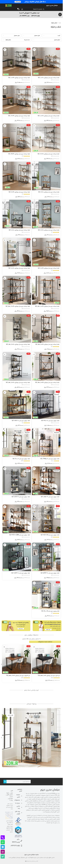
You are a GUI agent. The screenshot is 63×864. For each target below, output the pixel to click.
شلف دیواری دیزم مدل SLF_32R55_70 (48, 452)
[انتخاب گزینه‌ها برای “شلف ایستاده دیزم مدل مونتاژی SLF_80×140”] (33, 237)
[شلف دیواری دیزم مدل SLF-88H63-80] (16, 549)
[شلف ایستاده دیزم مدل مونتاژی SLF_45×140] (16, 136)
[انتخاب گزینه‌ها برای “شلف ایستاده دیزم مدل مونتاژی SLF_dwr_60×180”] (4, 312)
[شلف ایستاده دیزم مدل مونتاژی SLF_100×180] (45, 99)
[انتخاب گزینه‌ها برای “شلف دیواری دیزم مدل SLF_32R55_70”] (33, 424)
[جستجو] (3, 770)
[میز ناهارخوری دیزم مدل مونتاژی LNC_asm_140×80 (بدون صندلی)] (16, 649)
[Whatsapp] (3, 842)
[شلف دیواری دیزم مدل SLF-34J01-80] (45, 399)
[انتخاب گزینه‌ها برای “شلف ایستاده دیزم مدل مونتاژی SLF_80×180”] (4, 237)
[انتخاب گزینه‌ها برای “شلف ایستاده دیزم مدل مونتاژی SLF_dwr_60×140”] (33, 312)
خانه (59, 23)
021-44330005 (24, 16)
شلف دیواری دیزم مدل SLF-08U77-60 (20, 489)
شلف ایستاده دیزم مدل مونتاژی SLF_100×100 (47, 77)
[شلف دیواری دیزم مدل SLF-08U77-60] (16, 474)
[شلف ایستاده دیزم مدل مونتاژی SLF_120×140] (16, 99)
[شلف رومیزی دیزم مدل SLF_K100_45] (45, 586)
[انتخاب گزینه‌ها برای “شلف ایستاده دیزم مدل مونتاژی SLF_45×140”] (4, 124)
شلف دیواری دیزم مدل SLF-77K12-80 (20, 414)
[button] (60, 654)
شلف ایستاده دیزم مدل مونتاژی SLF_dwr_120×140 (17, 302)
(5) (50, 529)
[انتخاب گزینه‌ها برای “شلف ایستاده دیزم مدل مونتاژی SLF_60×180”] (33, 199)
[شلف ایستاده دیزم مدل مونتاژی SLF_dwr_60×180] (16, 324)
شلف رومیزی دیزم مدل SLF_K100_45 (49, 602)
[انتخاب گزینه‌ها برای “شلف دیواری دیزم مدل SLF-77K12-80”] (4, 387)
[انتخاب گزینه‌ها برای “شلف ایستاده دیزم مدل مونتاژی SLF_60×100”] (33, 162)
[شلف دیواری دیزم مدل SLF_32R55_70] (45, 436)
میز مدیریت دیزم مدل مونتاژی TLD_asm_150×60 (46, 665)
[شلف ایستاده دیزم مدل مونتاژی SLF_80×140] (45, 249)
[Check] (3, 856)
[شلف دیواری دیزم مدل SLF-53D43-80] (45, 549)
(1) (22, 154)
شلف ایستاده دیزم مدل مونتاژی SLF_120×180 (47, 152)
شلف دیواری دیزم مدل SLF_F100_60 (20, 452)
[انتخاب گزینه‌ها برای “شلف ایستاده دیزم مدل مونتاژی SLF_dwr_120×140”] (4, 274)
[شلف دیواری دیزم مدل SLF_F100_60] (16, 436)
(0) (50, 79)
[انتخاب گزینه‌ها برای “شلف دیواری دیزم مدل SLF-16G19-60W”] (33, 499)
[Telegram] (3, 847)
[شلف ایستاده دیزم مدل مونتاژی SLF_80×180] (16, 249)
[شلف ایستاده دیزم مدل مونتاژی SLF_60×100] (45, 174)
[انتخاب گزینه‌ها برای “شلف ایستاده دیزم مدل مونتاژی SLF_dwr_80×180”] (4, 349)
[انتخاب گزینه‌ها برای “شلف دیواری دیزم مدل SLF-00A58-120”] (33, 461)
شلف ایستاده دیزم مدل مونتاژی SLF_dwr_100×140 (46, 302)
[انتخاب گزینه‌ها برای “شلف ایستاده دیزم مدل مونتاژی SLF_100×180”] (33, 87)
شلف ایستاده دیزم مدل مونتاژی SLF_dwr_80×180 (17, 377)
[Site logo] (8, 5)
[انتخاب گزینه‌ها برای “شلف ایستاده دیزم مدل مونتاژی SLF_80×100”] (4, 199)
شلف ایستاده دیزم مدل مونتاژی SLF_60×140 (18, 189)
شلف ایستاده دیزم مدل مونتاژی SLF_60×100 (47, 189)
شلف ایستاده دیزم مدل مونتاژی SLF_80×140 (47, 264)
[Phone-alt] (3, 837)
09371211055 (34, 16)
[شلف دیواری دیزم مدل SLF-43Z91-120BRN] (16, 511)
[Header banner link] (31, 1)
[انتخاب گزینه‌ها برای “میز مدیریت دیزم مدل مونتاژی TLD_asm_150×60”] (33, 637)
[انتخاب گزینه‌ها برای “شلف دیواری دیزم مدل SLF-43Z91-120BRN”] (4, 499)
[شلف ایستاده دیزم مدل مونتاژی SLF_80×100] (16, 211)
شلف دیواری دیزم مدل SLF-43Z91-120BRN (19, 527)
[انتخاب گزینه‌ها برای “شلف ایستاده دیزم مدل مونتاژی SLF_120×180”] (33, 124)
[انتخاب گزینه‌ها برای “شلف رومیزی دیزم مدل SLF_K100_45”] (33, 574)
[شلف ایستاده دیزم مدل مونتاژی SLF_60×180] (45, 211)
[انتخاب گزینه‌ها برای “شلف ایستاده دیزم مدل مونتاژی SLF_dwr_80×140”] (33, 349)
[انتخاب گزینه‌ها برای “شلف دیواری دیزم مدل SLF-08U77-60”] (4, 461)
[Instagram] (3, 852)
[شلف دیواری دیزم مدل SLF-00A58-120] (45, 474)
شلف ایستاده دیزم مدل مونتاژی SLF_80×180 (18, 264)
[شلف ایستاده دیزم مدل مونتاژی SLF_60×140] (16, 174)
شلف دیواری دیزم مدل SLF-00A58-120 (49, 489)
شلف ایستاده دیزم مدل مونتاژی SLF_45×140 (18, 152)
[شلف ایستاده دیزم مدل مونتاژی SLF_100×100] (45, 61)
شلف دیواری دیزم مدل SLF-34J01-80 (49, 414)
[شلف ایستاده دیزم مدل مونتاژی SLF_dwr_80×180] (16, 361)
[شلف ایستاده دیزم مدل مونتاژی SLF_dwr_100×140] (45, 286)
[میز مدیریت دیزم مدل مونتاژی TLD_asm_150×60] (45, 649)
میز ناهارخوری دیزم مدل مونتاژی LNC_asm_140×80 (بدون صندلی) (16, 666)
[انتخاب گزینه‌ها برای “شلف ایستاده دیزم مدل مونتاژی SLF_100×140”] (4, 49)
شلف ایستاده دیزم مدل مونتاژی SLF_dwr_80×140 (46, 377)
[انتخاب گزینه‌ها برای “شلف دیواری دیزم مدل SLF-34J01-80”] (33, 387)
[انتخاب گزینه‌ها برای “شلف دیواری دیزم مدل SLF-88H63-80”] (4, 536)
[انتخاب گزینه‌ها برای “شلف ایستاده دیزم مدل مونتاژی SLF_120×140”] (4, 87)
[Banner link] (31, 727)
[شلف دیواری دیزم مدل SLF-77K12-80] (16, 399)
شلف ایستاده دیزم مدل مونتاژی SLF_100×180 (47, 114)
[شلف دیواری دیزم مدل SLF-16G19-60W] (45, 511)
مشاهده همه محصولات (44, 632)
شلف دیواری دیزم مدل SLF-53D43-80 (48, 564)
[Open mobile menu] (58, 14)
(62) (22, 454)
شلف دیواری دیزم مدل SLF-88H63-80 (20, 564)
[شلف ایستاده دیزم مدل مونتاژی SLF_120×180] (45, 136)
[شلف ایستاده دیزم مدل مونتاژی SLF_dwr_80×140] (45, 361)
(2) (50, 341)
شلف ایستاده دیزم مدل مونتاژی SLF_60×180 (47, 227)
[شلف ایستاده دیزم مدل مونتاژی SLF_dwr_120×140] (16, 286)
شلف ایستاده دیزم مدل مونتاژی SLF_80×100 (18, 227)
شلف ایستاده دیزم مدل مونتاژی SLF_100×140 (18, 77)
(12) (22, 669)
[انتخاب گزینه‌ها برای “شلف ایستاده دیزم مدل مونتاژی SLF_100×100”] (33, 49)
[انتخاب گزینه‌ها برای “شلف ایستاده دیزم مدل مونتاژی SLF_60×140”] (4, 162)
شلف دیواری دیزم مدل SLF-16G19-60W (49, 527)
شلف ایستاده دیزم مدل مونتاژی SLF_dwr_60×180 (17, 339)
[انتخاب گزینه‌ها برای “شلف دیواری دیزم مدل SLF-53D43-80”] (33, 536)
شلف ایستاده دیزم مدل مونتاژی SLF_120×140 (18, 114)
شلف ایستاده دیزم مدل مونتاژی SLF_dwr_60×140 (46, 339)
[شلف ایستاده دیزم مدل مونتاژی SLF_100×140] (16, 61)
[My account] (21, 9)
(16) (51, 667)
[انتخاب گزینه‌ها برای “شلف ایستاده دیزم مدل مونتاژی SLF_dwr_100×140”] (33, 274)
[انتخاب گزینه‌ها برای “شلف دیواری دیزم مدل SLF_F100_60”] (4, 424)
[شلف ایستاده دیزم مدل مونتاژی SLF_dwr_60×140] (45, 324)
